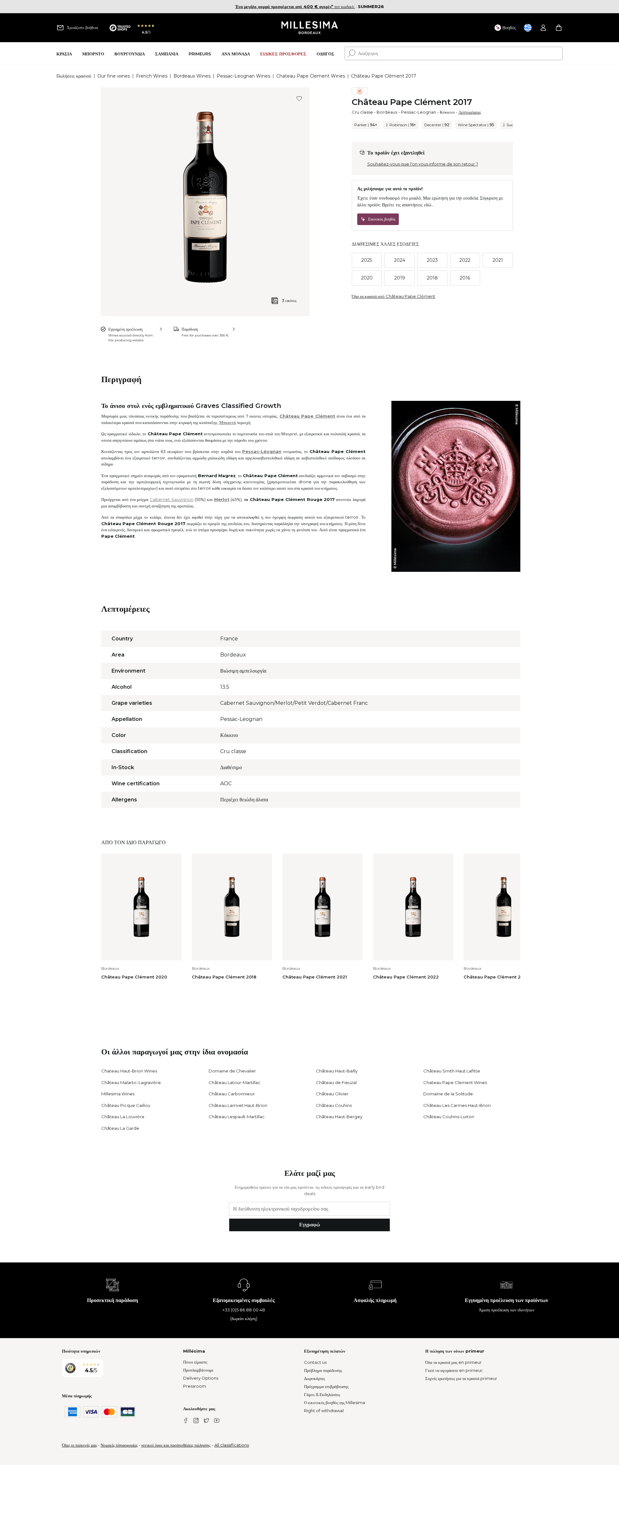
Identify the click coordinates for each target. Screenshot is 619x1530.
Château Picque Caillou (125, 1105)
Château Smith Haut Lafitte (451, 1070)
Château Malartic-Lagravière (131, 1082)
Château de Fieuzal (336, 1082)
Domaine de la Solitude (448, 1093)
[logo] (309, 27)
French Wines (151, 76)
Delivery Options (200, 1378)
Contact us (315, 1362)
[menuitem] (64, 53)
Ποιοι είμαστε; (195, 1362)
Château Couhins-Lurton (448, 1116)
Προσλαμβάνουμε (198, 1370)
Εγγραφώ (309, 1225)
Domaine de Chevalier (232, 1070)
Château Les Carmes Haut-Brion (457, 1105)
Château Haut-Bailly (337, 1070)
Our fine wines (113, 76)
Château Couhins (334, 1105)
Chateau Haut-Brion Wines (129, 1070)
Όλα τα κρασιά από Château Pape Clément (393, 296)
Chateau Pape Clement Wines (310, 76)
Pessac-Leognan (418, 112)
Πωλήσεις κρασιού (73, 76)
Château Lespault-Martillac (237, 1116)
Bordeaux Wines (192, 76)
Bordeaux (387, 112)
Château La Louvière (122, 1116)
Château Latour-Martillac (234, 1082)
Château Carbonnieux (232, 1093)
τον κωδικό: (295, 6)
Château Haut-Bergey (339, 1116)
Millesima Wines (117, 1093)
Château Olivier (332, 1093)
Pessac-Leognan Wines (243, 76)
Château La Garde (120, 1128)
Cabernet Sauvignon (171, 499)
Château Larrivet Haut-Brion (238, 1105)
